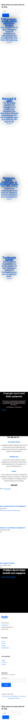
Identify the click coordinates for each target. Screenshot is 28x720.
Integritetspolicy (5, 647)
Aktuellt (3, 660)
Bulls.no (9, 696)
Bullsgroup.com (16, 696)
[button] (26, 22)
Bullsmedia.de (12, 698)
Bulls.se (4, 696)
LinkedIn (3, 645)
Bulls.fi (18, 698)
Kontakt (3, 643)
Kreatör (14, 471)
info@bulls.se (4, 625)
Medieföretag (14, 456)
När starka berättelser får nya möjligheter (13, 506)
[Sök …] (11, 713)
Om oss (3, 641)
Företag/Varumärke (14, 442)
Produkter (3, 662)
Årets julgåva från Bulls (7, 563)
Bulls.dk (23, 696)
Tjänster (3, 664)
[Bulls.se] (6, 21)
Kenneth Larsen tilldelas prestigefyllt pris (12, 528)
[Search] (5, 15)
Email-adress (4, 678)
